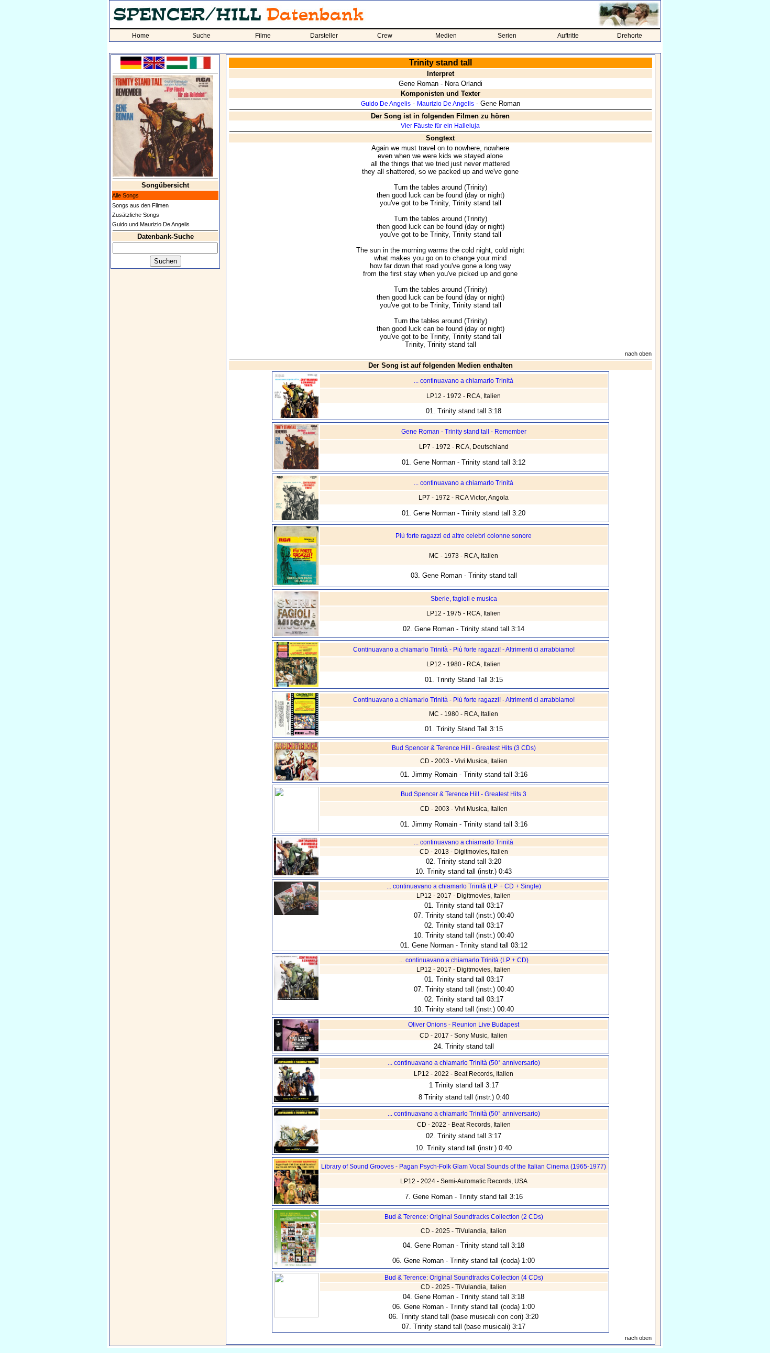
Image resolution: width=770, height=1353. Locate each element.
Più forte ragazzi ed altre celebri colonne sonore (463, 536)
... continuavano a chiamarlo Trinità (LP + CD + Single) (464, 886)
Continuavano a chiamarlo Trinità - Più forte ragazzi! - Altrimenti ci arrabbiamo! (464, 649)
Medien (446, 35)
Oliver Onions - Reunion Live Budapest (463, 1024)
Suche (201, 35)
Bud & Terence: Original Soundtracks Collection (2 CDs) (463, 1216)
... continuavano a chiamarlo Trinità (463, 380)
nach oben (638, 353)
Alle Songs (125, 195)
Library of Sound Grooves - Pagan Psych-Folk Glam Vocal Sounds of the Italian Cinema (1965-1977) (463, 1166)
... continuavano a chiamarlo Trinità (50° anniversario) (464, 1062)
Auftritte (568, 35)
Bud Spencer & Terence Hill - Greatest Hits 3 (463, 794)
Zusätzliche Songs (135, 215)
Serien (507, 35)
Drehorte (629, 35)
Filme (263, 35)
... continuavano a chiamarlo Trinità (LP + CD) (464, 960)
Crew (384, 35)
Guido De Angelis (386, 103)
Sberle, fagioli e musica (464, 598)
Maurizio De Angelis (445, 103)
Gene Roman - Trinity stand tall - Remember (463, 431)
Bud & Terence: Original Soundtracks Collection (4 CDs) (463, 1277)
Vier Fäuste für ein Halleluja (440, 125)
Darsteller (324, 35)
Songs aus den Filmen (140, 205)
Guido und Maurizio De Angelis (151, 224)
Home (140, 35)
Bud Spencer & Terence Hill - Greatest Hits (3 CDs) (464, 748)
